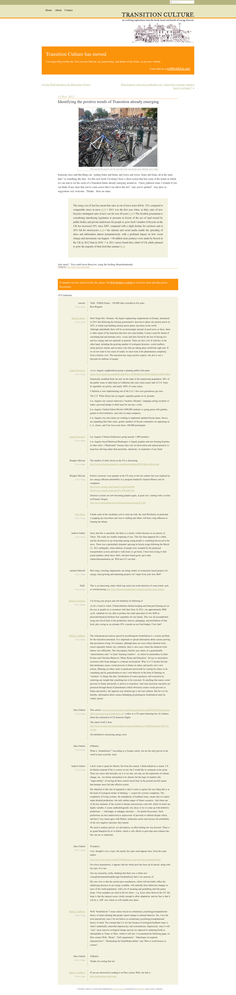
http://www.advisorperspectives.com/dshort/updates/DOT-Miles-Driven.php (124, 464)
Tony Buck (80, 514)
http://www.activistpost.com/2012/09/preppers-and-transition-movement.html (125, 859)
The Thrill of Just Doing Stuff (78, 267)
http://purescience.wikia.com (103, 976)
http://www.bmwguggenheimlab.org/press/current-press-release (135, 589)
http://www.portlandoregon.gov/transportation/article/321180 (117, 502)
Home (49, 10)
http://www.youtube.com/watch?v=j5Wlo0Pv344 (112, 490)
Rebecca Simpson (77, 600)
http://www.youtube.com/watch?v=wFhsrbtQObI (112, 486)
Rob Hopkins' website (121, 282)
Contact (69, 10)
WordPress (140, 989)
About (58, 10)
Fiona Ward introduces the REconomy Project (67, 84)
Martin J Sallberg (77, 635)
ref (103, 209)
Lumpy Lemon (118, 989)
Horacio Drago (78, 318)
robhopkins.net (178, 68)
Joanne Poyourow (77, 370)
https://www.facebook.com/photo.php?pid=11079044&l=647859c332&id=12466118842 (130, 374)
